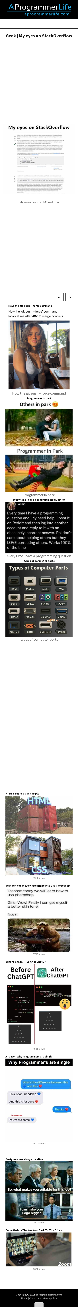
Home (24, 1298)
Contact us (35, 1298)
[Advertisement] (39, 81)
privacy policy (49, 1298)
